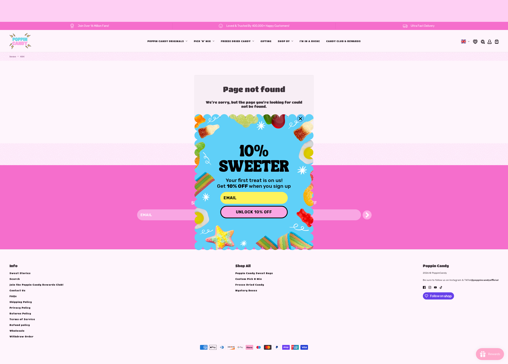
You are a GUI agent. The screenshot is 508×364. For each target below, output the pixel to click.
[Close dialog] (300, 119)
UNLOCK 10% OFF (254, 212)
